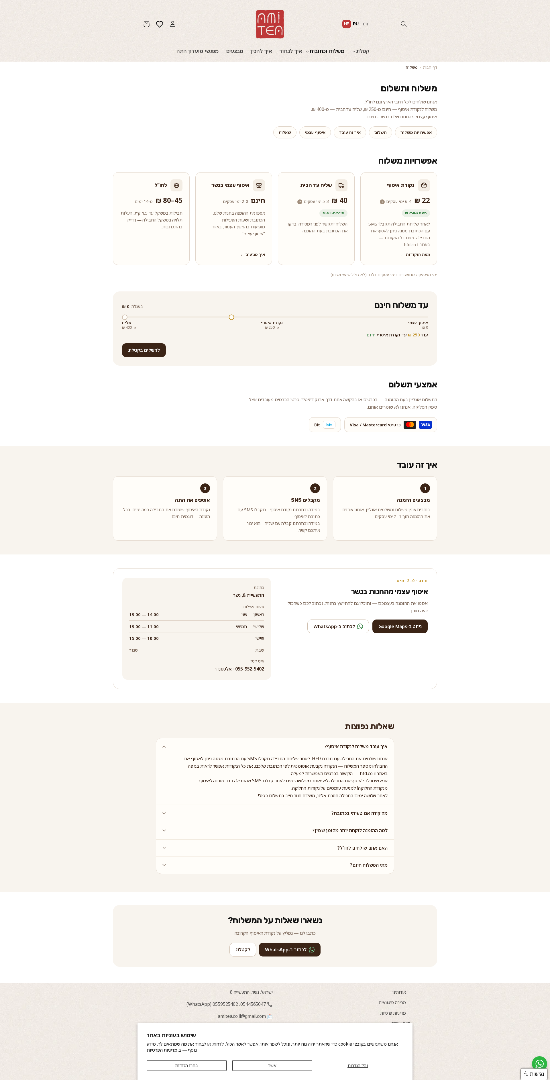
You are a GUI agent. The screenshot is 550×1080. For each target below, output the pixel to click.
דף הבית (430, 67)
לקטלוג (242, 949)
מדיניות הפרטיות (162, 1050)
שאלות (285, 132)
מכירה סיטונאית (392, 1002)
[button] (403, 24)
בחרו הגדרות (186, 1065)
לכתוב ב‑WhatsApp (334, 626)
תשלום (380, 132)
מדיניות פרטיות (393, 1013)
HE (346, 23)
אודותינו (399, 992)
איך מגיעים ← (252, 254)
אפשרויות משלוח (416, 132)
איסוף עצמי (315, 132)
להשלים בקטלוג (144, 350)
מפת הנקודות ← (415, 254)
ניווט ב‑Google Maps (400, 626)
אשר (272, 1065)
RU (356, 23)
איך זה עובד (349, 132)
